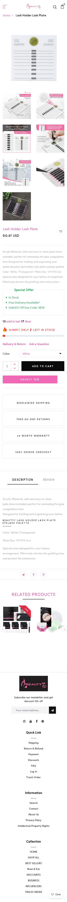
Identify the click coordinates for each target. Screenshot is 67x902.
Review (49, 480)
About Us (33, 814)
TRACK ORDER (33, 892)
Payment (33, 754)
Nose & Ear (33, 869)
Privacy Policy (33, 820)
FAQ (33, 765)
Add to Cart (43, 366)
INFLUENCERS (34, 886)
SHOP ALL (33, 857)
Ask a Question (39, 344)
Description (22, 480)
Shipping (33, 742)
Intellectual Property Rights (33, 826)
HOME (33, 851)
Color (6, 353)
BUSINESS (33, 880)
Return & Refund (33, 748)
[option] (17, 627)
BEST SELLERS (33, 863)
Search (33, 803)
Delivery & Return (14, 344)
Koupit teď (30, 379)
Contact (33, 808)
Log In (33, 771)
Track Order (33, 777)
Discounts (33, 760)
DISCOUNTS (34, 874)
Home (6, 15)
